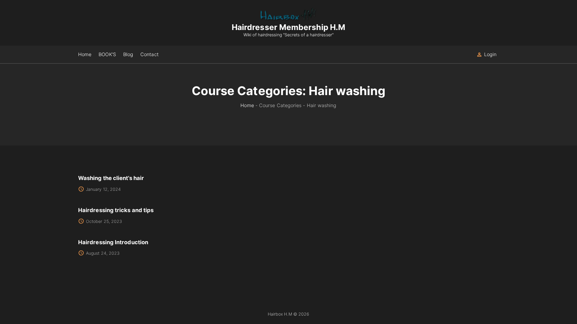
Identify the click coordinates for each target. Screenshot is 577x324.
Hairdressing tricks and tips (116, 210)
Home (247, 105)
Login (490, 54)
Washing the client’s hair (111, 178)
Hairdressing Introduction (113, 242)
